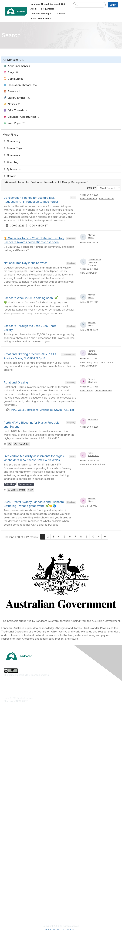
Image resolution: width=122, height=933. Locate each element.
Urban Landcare (12, 764)
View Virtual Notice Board (92, 464)
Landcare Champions (15, 841)
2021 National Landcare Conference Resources (28, 826)
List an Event (10, 880)
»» (104, 536)
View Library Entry (89, 362)
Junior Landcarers (13, 768)
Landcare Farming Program (18, 831)
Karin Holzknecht (93, 454)
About (7, 871)
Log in (113, 4)
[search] (76, 4)
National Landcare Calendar (18, 875)
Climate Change (12, 731)
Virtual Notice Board (14, 885)
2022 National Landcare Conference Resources (29, 822)
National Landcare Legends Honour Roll (24, 836)
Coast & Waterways (14, 736)
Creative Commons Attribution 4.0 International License (77, 675)
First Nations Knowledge (16, 745)
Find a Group (10, 799)
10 (92, 536)
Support (8, 894)
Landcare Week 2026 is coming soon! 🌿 (31, 298)
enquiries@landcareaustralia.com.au (22, 710)
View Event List (106, 198)
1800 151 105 (10, 707)
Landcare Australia (13, 794)
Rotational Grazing (16, 382)
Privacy (7, 913)
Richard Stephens (92, 352)
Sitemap (8, 918)
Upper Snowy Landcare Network (94, 262)
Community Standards (15, 904)
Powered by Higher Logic (61, 929)
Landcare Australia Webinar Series (22, 845)
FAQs (6, 890)
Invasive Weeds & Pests (16, 750)
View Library (106, 362)
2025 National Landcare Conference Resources (29, 817)
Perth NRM (93, 419)
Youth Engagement (13, 773)
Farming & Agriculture (15, 740)
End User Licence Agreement (19, 908)
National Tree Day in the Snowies (25, 263)
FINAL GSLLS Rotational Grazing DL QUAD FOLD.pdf (41, 409)
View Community (88, 198)
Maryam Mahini (91, 236)
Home (7, 866)
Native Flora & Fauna (14, 759)
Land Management (13, 754)
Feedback (9, 899)
